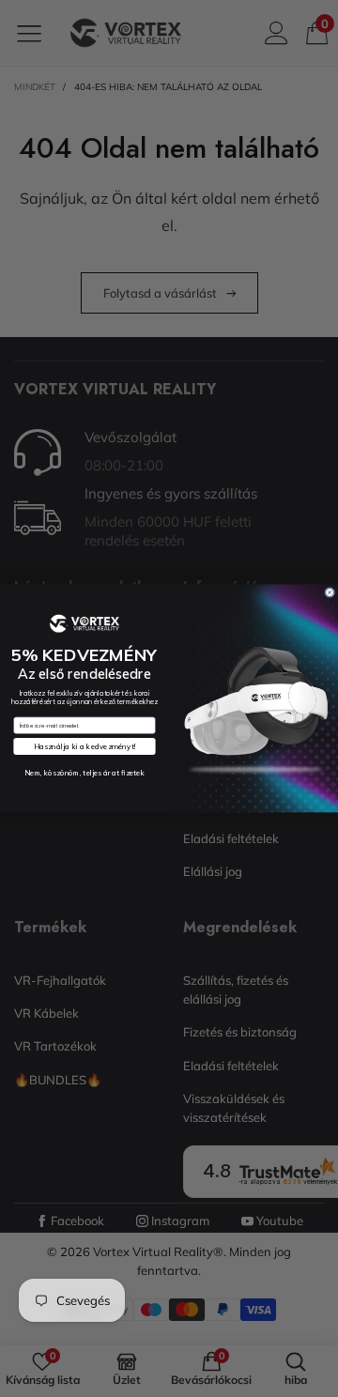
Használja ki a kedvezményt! (84, 746)
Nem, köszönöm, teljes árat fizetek (84, 772)
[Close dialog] (330, 593)
